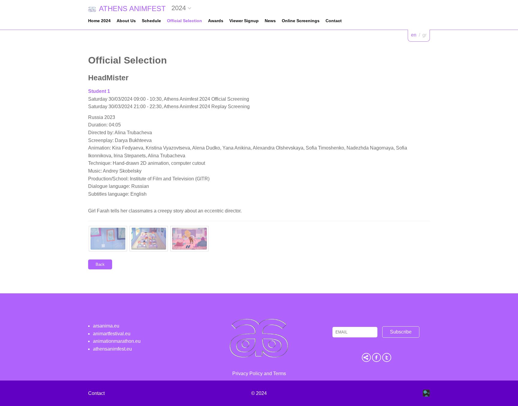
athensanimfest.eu (112, 348)
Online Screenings (301, 20)
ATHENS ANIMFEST (132, 8)
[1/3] (108, 239)
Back (100, 264)
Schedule (151, 20)
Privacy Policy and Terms (259, 373)
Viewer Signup (244, 20)
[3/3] (189, 239)
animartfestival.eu (111, 333)
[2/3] (148, 239)
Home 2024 (99, 20)
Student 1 (99, 91)
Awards (215, 20)
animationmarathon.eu (117, 341)
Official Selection (184, 20)
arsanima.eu (106, 325)
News (270, 20)
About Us (126, 20)
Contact (334, 20)
